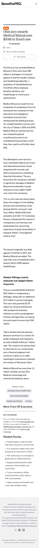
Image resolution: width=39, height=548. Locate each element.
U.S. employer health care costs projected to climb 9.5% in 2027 (19, 450)
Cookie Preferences (27, 542)
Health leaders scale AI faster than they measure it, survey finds (19, 443)
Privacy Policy (15, 542)
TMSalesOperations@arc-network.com (17, 427)
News (6, 28)
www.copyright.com (27, 422)
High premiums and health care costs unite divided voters (19, 484)
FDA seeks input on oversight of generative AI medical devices (19, 457)
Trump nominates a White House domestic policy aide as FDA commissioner (18, 475)
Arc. (15, 540)
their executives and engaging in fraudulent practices (18, 114)
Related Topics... (18, 387)
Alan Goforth (15, 43)
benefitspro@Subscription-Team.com (22, 526)
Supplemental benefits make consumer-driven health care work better (18, 465)
